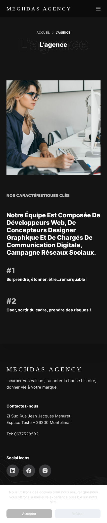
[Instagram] (45, 471)
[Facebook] (29, 471)
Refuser (78, 514)
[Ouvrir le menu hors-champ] (98, 8)
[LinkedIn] (12, 471)
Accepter (29, 514)
